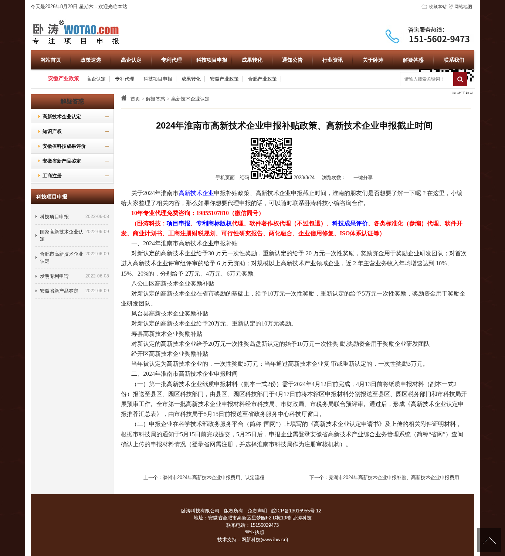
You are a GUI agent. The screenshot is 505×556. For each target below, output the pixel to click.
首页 (135, 99)
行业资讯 (332, 60)
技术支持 (227, 539)
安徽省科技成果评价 (61, 146)
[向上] (489, 540)
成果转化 (252, 60)
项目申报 (178, 223)
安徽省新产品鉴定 (59, 161)
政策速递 (91, 60)
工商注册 (49, 175)
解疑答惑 (413, 60)
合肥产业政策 (262, 79)
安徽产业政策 (224, 79)
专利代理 (171, 60)
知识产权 (49, 131)
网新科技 (251, 539)
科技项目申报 (211, 60)
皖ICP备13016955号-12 (296, 511)
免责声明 (257, 511)
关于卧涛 (373, 60)
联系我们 (454, 60)
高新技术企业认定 (190, 99)
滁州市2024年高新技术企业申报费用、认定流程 (213, 477)
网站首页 (50, 60)
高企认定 (131, 60)
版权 (226, 223)
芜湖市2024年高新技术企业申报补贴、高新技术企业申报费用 (394, 477)
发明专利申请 (54, 276)
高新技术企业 (196, 193)
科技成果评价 (350, 223)
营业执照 (254, 532)
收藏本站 (438, 6)
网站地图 (463, 6)
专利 (202, 223)
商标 (214, 223)
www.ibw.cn (274, 539)
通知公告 (292, 60)
